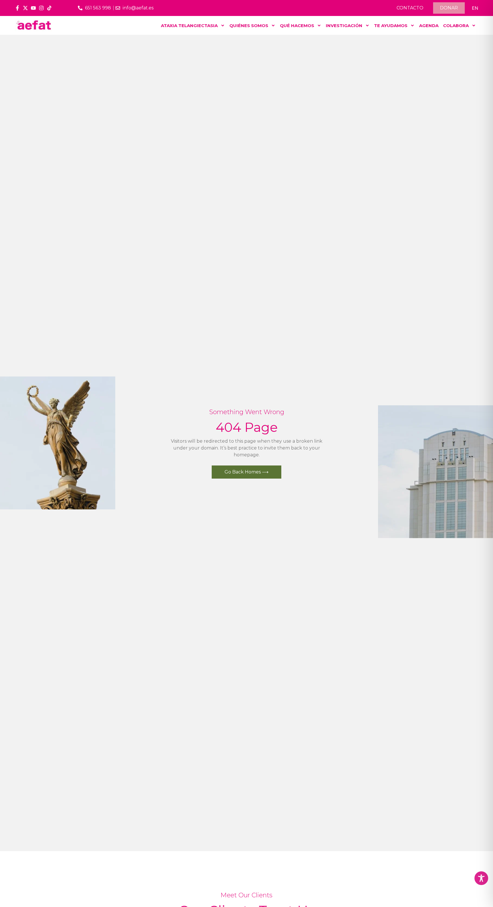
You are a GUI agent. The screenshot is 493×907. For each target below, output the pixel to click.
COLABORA (456, 25)
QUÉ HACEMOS (297, 25)
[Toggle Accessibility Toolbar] (481, 878)
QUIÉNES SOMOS (248, 25)
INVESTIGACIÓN (344, 25)
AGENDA (429, 25)
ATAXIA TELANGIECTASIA (189, 25)
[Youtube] (33, 8)
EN (475, 8)
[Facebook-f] (17, 8)
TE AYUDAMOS (390, 25)
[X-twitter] (25, 8)
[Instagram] (41, 8)
